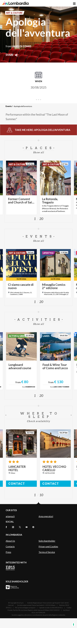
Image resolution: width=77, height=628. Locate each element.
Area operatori (46, 516)
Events (9, 106)
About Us (10, 540)
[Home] (15, 3)
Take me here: (42, 129)
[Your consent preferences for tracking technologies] (73, 624)
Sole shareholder (47, 540)
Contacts (10, 546)
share (9, 55)
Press (8, 552)
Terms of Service (47, 552)
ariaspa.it (10, 516)
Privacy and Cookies (48, 546)
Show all (38, 152)
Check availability (38, 421)
